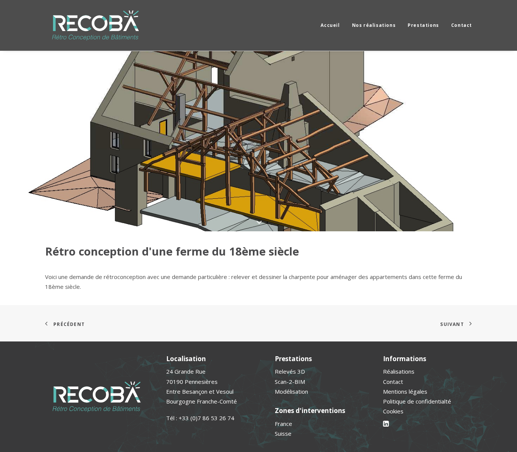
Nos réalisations (374, 25)
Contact (461, 25)
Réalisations (398, 371)
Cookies (393, 411)
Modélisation (291, 391)
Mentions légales (405, 391)
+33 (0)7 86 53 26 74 (206, 418)
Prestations (423, 25)
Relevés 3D (290, 371)
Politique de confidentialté (417, 401)
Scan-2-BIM (290, 381)
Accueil (330, 25)
